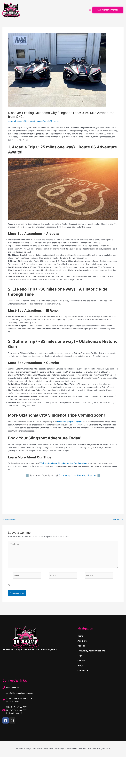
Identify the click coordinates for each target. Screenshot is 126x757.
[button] (90, 9)
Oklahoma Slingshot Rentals (37, 121)
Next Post (118, 519)
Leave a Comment (16, 121)
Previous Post (10, 519)
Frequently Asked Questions (91, 651)
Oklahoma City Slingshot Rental (77, 475)
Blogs (80, 665)
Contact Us (83, 670)
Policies (81, 646)
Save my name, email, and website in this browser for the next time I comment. (45, 585)
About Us (82, 641)
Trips (80, 656)
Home (80, 636)
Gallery (81, 661)
